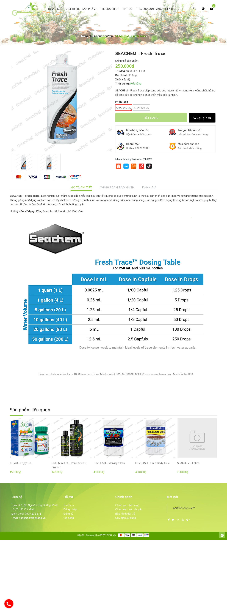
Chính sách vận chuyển (128, 509)
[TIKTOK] (149, 166)
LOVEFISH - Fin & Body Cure (152, 463)
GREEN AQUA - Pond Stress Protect (68, 465)
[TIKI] (126, 166)
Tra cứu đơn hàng (149, 8)
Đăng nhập (69, 509)
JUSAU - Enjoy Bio (20, 463)
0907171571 (142, 148)
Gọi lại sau (203, 117)
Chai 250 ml (123, 107)
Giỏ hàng (68, 518)
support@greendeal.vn (32, 518)
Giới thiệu (72, 8)
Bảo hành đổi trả (125, 513)
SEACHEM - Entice (188, 463)
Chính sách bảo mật (127, 505)
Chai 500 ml (141, 107)
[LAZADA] (134, 166)
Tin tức (128, 8)
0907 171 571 (33, 513)
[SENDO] (141, 166)
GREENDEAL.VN (184, 507)
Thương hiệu (109, 8)
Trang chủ (55, 8)
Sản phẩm (89, 8)
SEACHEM (138, 71)
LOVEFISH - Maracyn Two (109, 463)
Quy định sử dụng (125, 518)
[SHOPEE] (118, 166)
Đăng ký (68, 513)
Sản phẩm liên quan (30, 409)
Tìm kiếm (68, 505)
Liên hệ (170, 8)
